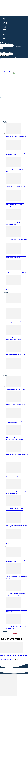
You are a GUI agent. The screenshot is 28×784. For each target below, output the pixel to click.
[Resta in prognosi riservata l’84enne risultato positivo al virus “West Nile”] (13, 219)
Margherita (5, 31)
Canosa (4, 26)
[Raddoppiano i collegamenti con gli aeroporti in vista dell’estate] (11, 652)
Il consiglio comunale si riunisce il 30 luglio (16, 389)
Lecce (4, 30)
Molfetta (5, 33)
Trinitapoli (5, 39)
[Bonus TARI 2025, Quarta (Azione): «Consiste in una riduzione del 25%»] (13, 451)
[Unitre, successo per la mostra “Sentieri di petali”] (13, 183)
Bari (4, 19)
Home (4, 121)
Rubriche (5, 458)
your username (16, 45)
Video (4, 546)
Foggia (4, 29)
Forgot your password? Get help (8, 49)
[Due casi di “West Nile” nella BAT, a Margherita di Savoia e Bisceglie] (13, 285)
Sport (4, 461)
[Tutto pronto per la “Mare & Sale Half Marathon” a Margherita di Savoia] (13, 522)
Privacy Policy (2, 717)
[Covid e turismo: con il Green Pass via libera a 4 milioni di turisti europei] (13, 368)
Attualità (5, 122)
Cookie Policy (8, 717)
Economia (5, 292)
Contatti (5, 631)
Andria (4, 18)
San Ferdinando (6, 35)
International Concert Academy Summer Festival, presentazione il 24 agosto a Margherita (15, 205)
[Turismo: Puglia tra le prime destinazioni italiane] (13, 351)
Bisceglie (5, 23)
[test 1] (13, 303)
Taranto (4, 37)
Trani (4, 38)
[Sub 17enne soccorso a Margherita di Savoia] (13, 270)
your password (17, 46)
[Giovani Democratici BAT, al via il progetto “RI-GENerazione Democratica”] (13, 418)
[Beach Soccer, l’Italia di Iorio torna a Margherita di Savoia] (13, 539)
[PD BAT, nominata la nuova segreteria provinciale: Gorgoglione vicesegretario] (13, 434)
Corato (4, 27)
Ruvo (4, 34)
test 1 (7, 305)
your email (15, 53)
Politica (5, 375)
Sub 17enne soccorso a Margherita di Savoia (16, 272)
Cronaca (5, 208)
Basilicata (5, 22)
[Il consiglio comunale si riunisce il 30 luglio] (13, 386)
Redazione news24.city (5, 659)
